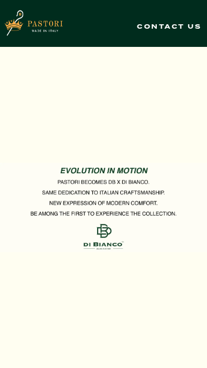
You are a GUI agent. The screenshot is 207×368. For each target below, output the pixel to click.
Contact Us (169, 27)
